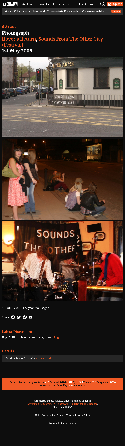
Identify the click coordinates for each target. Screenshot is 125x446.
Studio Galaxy (68, 423)
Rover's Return (19, 39)
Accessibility (48, 415)
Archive (27, 4)
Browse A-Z (42, 4)
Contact (60, 415)
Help (37, 415)
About (82, 4)
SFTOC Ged (43, 358)
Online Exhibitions (64, 4)
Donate (116, 11)
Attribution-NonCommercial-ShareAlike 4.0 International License (62, 404)
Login (92, 4)
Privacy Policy (82, 415)
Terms (70, 415)
